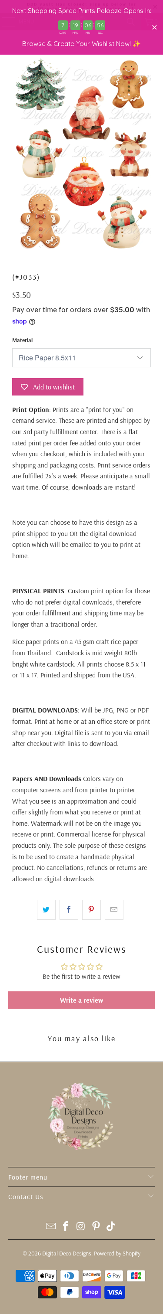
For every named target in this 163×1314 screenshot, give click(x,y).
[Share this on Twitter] (46, 910)
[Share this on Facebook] (69, 910)
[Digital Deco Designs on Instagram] (81, 1227)
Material (22, 340)
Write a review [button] (81, 1000)
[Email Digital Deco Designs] (50, 1227)
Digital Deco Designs (66, 1253)
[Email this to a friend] (114, 910)
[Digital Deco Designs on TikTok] (111, 1227)
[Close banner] (154, 27)
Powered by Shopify (117, 1253)
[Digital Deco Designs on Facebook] (66, 1227)
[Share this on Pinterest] (91, 910)
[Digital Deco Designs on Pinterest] (96, 1227)
